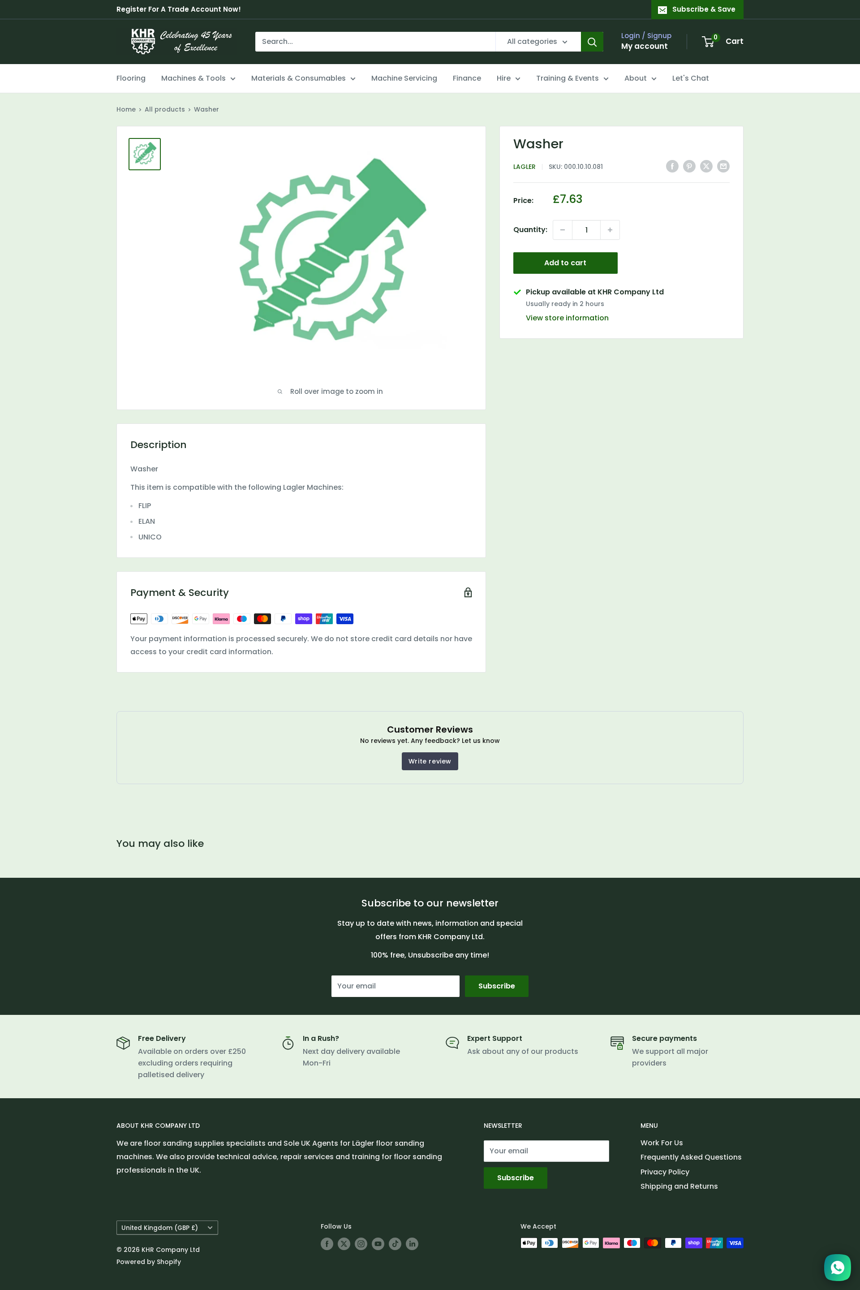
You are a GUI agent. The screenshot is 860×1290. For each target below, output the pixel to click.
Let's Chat (690, 78)
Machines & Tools (193, 78)
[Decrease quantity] (562, 229)
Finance (467, 78)
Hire (504, 78)
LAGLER (524, 166)
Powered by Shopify (148, 1261)
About (635, 78)
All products (165, 109)
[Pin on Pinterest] (689, 166)
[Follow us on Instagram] (361, 1244)
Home (126, 109)
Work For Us (662, 1143)
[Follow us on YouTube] (378, 1244)
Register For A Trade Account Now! (178, 9)
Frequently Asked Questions (691, 1157)
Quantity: (530, 229)
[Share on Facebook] (672, 166)
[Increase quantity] (610, 229)
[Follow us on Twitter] (344, 1244)
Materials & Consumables (298, 78)
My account (644, 46)
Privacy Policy (665, 1172)
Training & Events (567, 78)
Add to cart (565, 263)
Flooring (131, 78)
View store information (567, 318)
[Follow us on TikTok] (395, 1244)
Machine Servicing (404, 78)
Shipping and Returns (679, 1186)
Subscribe (496, 986)
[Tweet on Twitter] (706, 166)
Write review (430, 761)
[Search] (592, 42)
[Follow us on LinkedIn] (412, 1244)
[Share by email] (723, 166)
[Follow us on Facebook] (327, 1244)
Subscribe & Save (703, 9)
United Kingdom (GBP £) (159, 1228)
